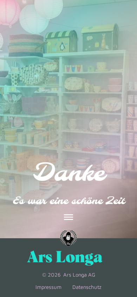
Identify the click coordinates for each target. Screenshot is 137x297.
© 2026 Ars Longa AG (68, 275)
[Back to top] (121, 242)
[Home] (68, 238)
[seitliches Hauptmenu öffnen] (68, 217)
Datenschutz (87, 287)
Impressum (48, 287)
